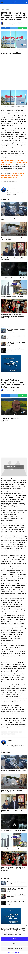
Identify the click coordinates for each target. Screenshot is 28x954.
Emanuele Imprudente (13, 732)
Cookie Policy (10, 952)
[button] (26, 926)
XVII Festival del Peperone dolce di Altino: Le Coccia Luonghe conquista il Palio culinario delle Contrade (13, 316)
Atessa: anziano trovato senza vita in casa (12, 296)
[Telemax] (14, 2)
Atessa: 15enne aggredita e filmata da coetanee (13, 277)
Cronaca (20, 22)
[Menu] (2, 2)
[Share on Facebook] (5, 28)
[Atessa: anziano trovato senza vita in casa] (14, 287)
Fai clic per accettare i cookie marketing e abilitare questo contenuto (14, 467)
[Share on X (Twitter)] (14, 28)
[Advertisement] (14, 71)
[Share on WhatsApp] (22, 28)
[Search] (26, 2)
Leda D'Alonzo (8, 22)
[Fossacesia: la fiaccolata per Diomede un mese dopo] (14, 209)
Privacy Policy (16, 952)
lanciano (12, 734)
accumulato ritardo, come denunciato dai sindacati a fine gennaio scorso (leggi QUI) (12, 175)
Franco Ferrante (5, 734)
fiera (20, 732)
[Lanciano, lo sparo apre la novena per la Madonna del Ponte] (14, 229)
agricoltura (4, 732)
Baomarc (4, 181)
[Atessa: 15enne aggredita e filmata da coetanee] (14, 269)
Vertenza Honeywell (11, 181)
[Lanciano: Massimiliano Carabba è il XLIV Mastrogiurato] (14, 249)
